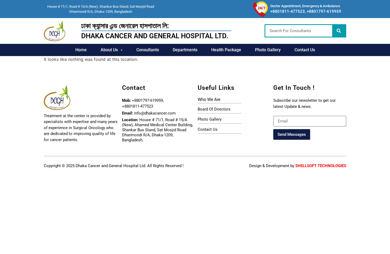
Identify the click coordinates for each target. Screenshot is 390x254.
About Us (109, 49)
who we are (209, 99)
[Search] (338, 31)
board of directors (214, 109)
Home (81, 49)
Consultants (147, 49)
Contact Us (304, 49)
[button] (111, 50)
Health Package (226, 49)
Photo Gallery (268, 49)
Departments (185, 49)
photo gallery (210, 119)
